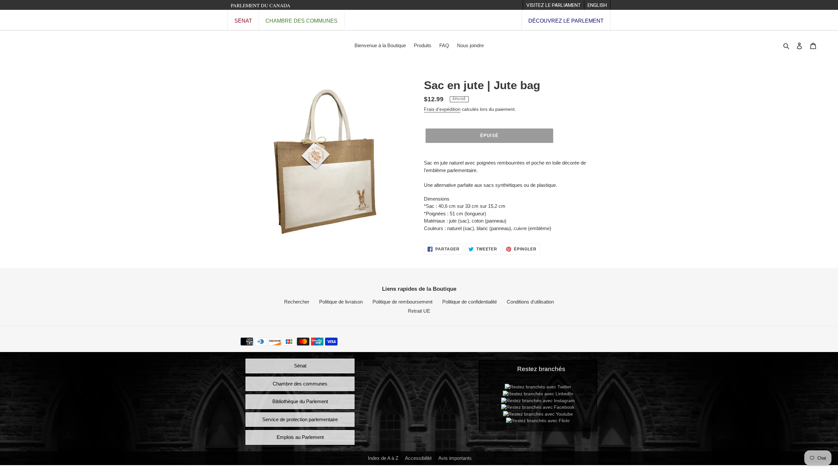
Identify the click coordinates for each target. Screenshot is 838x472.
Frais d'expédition (442, 109)
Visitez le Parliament (553, 5)
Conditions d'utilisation (530, 302)
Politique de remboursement (402, 302)
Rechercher (296, 302)
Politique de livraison (341, 302)
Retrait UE (419, 311)
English (597, 5)
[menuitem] (553, 5)
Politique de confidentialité (469, 302)
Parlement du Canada (260, 5)
